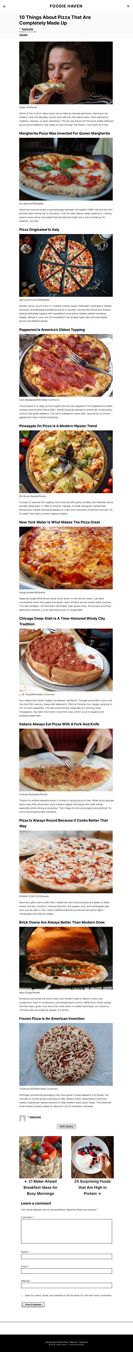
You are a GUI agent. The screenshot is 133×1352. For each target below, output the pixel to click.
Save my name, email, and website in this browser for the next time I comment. (68, 1295)
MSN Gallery (66, 1126)
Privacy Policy (62, 1342)
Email (25, 1266)
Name (25, 1251)
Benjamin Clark (27, 29)
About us (73, 1342)
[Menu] (4, 6)
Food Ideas (23, 34)
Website (25, 1281)
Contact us (83, 1342)
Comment (27, 1217)
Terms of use (50, 1342)
